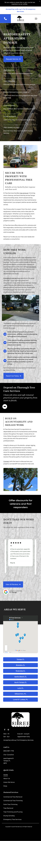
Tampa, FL (20, 662)
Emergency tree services (11, 278)
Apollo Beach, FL (20, 679)
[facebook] (4, 732)
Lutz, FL (20, 690)
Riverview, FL (20, 673)
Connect (6, 461)
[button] (36, 18)
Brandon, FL (20, 667)
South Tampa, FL (20, 685)
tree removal (24, 193)
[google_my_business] (8, 732)
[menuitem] (20, 777)
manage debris (31, 267)
